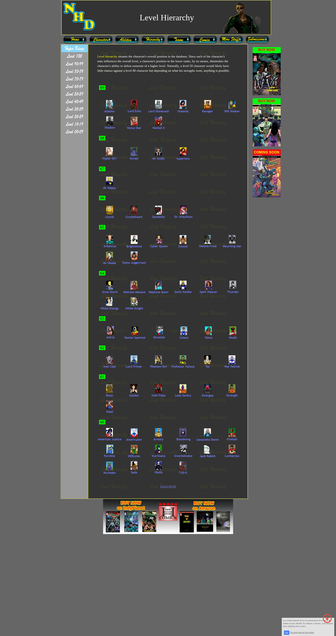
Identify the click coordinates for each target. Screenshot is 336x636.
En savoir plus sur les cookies (302, 632)
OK (286, 633)
